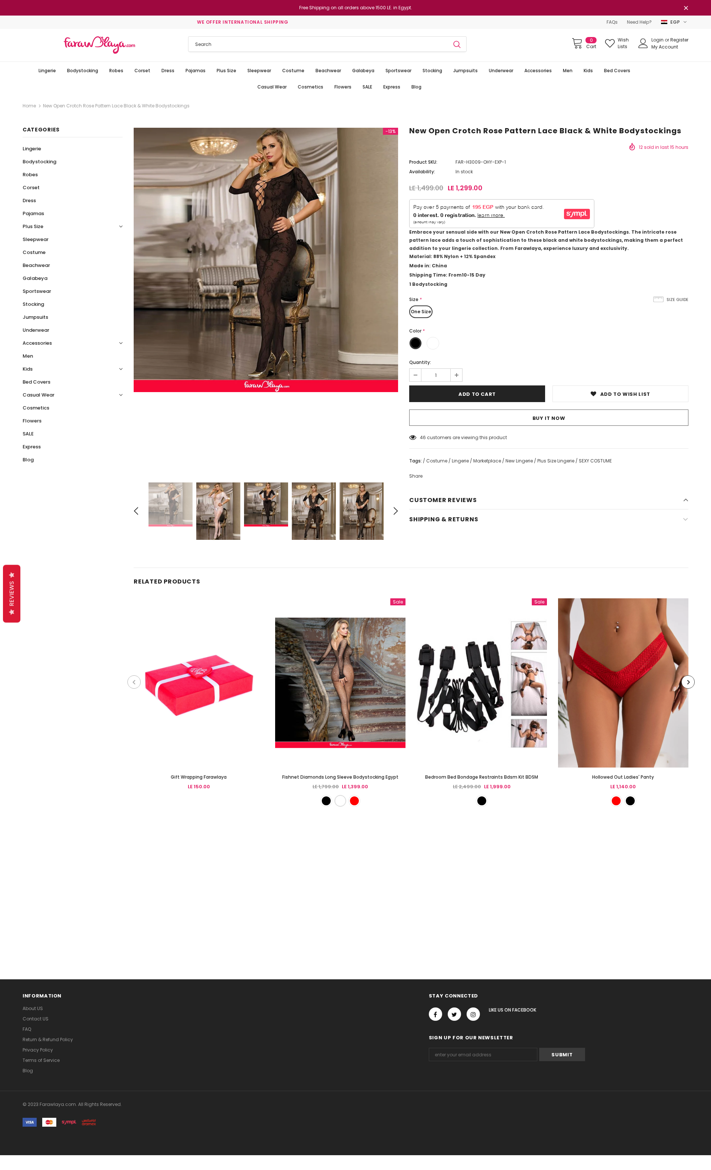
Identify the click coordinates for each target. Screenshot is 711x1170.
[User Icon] (643, 43)
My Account (664, 47)
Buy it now (549, 418)
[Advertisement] (222, 888)
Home (29, 106)
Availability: (422, 171)
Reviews (11, 593)
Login (658, 40)
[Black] (326, 800)
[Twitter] (454, 1014)
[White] (340, 800)
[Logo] (100, 45)
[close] (686, 8)
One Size (421, 311)
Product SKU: (423, 162)
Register (679, 40)
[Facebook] (435, 1014)
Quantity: (420, 362)
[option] (266, 260)
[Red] (354, 800)
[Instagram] (473, 1014)
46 (423, 437)
